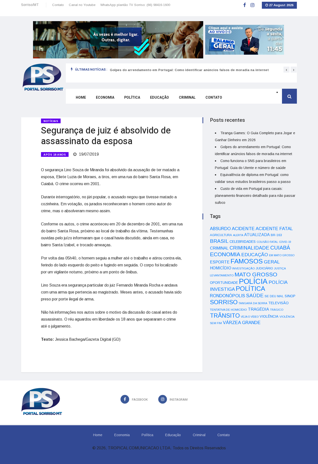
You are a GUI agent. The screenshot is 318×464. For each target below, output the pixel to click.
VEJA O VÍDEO (250, 316)
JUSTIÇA (280, 268)
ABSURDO (220, 228)
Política (132, 97)
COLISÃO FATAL (267, 241)
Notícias (50, 121)
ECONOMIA (225, 254)
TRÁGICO (276, 309)
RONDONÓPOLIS (227, 295)
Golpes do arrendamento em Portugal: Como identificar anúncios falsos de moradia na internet (189, 70)
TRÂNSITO (225, 315)
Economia (105, 97)
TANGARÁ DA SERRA (252, 303)
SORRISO (224, 302)
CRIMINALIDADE (249, 248)
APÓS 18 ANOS (54, 154)
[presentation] (286, 70)
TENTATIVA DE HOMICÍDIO (228, 309)
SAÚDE (255, 295)
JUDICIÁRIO (264, 268)
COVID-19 (285, 241)
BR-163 (276, 235)
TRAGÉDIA (258, 309)
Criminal (187, 97)
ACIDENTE (243, 228)
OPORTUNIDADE (224, 283)
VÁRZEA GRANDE (242, 322)
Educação (159, 97)
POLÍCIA (253, 281)
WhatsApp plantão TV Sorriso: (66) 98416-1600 (135, 5)
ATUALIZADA (257, 235)
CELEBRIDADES (243, 242)
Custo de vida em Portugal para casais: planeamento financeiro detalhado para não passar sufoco (255, 196)
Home (81, 97)
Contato (58, 5)
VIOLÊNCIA (269, 316)
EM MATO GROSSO (281, 255)
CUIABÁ (280, 248)
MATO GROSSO (256, 274)
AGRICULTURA (221, 235)
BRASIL (219, 241)
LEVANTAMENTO (222, 275)
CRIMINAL (219, 248)
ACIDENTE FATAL (274, 228)
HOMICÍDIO (220, 268)
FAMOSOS (247, 261)
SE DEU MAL (274, 296)
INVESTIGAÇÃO (243, 268)
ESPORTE (220, 262)
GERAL (272, 261)
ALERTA (238, 235)
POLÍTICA (250, 288)
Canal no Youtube (82, 5)
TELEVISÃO (278, 303)
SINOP (290, 296)
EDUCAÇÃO (254, 254)
